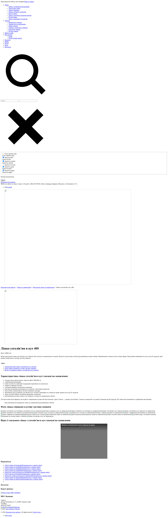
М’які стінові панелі (15, 38)
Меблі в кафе (9, 33)
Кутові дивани (13, 31)
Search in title (9, 157)
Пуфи (10, 36)
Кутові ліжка (13, 17)
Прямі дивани (13, 26)
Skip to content (29, 1)
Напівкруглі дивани (15, 22)
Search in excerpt (10, 165)
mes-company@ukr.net (13, 509)
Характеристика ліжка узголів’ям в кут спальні (20, 366)
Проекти (7, 40)
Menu (3, 180)
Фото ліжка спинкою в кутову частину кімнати (20, 368)
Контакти (8, 47)
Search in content (10, 161)
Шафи (7, 42)
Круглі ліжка (13, 14)
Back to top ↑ (37, 512)
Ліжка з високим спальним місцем (20, 15)
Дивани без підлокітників (17, 24)
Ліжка (7, 5)
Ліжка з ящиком (14, 10)
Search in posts (9, 167)
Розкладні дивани (14, 29)
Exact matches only (11, 154)
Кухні (6, 43)
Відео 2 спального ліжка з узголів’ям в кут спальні (21, 370)
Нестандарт (8, 35)
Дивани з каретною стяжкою (18, 28)
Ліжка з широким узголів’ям (18, 19)
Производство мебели (13, 512)
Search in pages (9, 170)
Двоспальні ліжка (14, 8)
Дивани (7, 21)
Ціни (6, 45)
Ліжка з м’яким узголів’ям (17, 12)
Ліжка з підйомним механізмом (19, 6)
